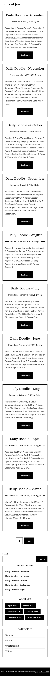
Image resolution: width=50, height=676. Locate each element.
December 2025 (14, 617)
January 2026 (32, 611)
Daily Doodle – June (25, 338)
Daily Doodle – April (25, 439)
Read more (25, 55)
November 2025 (34, 617)
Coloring (9, 635)
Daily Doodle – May (25, 388)
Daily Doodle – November (25, 68)
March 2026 (28, 605)
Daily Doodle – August (25, 235)
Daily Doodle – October (25, 125)
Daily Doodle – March (25, 489)
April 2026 (12, 605)
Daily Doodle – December (25, 15)
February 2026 (14, 611)
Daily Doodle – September (25, 178)
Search (5, 554)
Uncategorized (12, 645)
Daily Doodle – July (25, 288)
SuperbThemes (43, 672)
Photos (8, 640)
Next (29, 541)
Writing (8, 651)
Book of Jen (11, 4)
